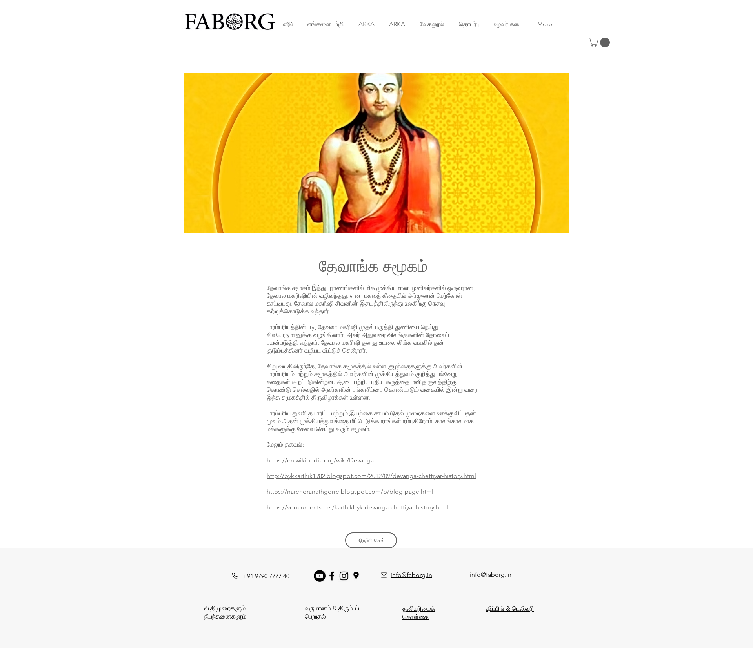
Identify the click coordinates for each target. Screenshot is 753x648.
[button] (600, 42)
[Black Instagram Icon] (344, 576)
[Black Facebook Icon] (332, 576)
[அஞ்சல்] (384, 575)
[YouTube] (320, 576)
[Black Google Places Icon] (356, 576)
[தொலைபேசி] (235, 576)
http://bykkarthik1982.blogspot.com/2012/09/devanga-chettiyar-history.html (371, 476)
